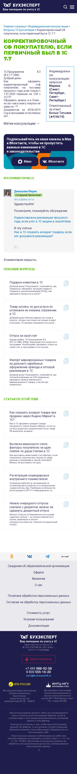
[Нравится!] (16, 247)
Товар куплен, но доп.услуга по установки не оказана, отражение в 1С (33, 310)
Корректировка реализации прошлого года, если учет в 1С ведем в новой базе (42, 219)
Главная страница (15, 26)
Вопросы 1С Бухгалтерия (19, 29)
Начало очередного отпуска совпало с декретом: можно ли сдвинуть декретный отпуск (31, 506)
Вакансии (38, 578)
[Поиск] (65, 7)
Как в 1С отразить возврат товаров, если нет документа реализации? (43, 234)
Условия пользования (38, 619)
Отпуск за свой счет (23, 335)
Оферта (38, 572)
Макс (28, 161)
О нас (38, 585)
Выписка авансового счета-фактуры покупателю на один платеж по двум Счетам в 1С (30, 447)
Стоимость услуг (38, 613)
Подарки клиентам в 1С (26, 282)
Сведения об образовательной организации (38, 566)
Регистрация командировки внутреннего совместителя (29, 477)
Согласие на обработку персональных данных (38, 602)
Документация (38, 625)
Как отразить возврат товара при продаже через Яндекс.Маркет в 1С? (33, 416)
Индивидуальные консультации (48, 26)
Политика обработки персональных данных (38, 596)
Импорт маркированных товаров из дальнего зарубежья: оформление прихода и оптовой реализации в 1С (33, 365)
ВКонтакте (56, 161)
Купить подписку (41, 659)
